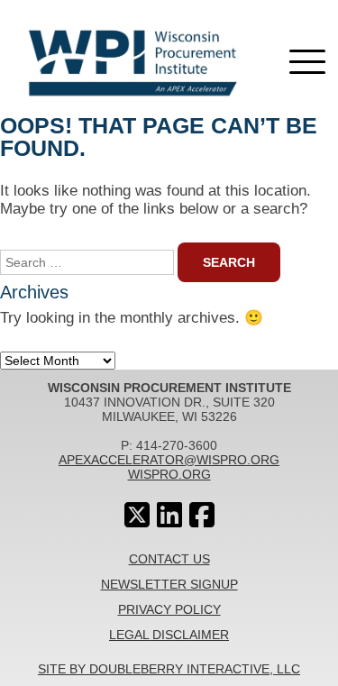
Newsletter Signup (169, 584)
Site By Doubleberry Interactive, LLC (169, 669)
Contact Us (169, 559)
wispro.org (169, 474)
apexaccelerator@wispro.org (169, 460)
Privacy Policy (169, 609)
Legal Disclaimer (169, 634)
